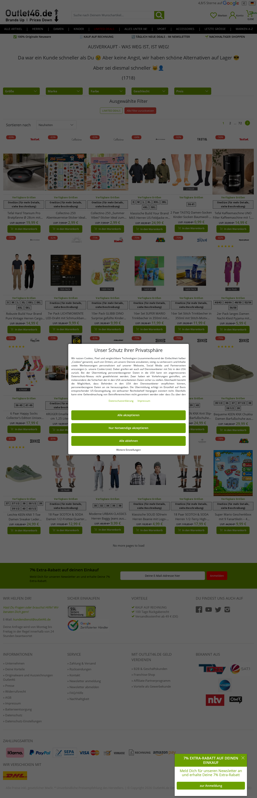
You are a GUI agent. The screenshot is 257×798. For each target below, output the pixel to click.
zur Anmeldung (211, 786)
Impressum (144, 401)
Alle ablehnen (128, 441)
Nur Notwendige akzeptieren (128, 428)
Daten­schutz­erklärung (121, 401)
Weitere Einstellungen (128, 449)
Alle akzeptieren (128, 415)
